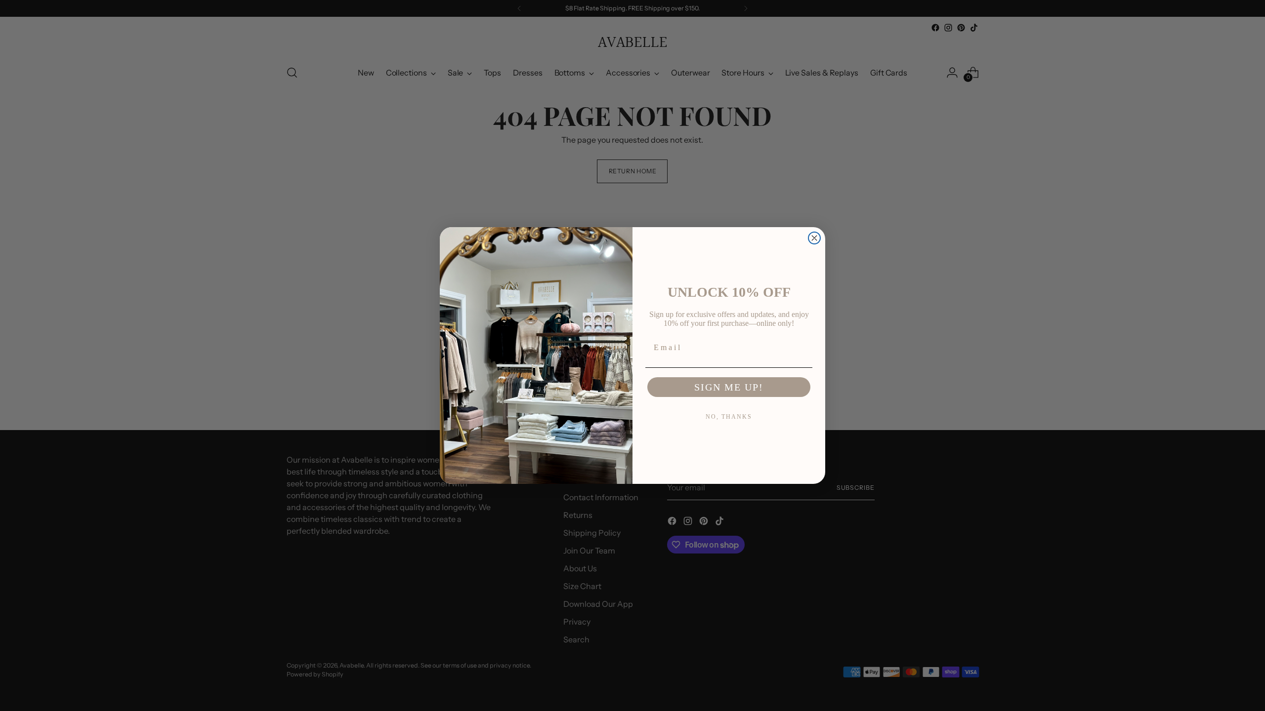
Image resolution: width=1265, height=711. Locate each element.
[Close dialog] (814, 238)
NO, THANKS (729, 416)
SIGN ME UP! (728, 387)
